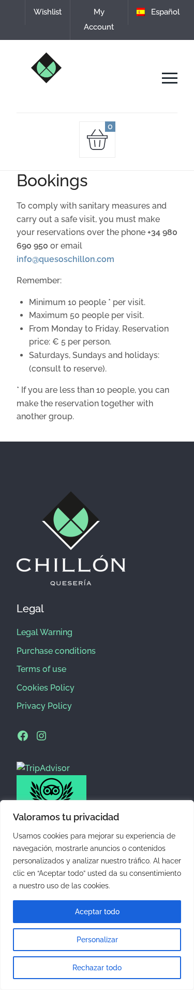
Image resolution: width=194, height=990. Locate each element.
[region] (97, 895)
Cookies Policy (45, 688)
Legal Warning (44, 632)
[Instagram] (41, 736)
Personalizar (97, 940)
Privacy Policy (44, 706)
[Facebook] (23, 736)
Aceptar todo (97, 912)
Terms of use (41, 669)
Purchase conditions (56, 651)
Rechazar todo (97, 968)
